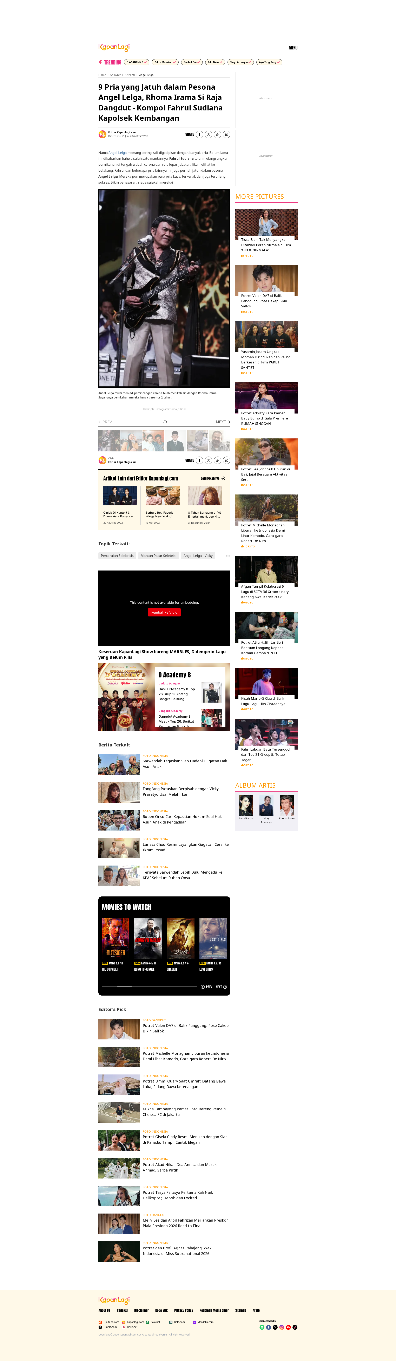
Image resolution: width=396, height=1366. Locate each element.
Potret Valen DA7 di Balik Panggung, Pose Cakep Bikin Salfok (264, 300)
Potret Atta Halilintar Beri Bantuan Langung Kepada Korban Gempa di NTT (262, 647)
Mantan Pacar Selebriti (159, 555)
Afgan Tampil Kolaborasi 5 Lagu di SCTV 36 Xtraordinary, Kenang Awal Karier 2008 (265, 591)
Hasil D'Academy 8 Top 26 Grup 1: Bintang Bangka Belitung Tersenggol (177, 694)
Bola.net (155, 1322)
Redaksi (122, 1310)
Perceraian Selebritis (117, 555)
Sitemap (240, 1310)
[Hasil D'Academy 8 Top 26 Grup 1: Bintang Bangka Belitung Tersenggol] (212, 692)
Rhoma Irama (287, 818)
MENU (293, 48)
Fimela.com (110, 1327)
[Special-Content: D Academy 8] (125, 697)
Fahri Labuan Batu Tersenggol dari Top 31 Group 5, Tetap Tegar (265, 754)
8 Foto (248, 658)
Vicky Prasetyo (266, 820)
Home (102, 75)
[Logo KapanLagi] (114, 47)
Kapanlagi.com (135, 1322)
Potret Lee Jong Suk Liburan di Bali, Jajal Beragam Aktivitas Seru (265, 474)
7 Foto (248, 256)
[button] (217, 134)
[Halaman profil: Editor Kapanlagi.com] (102, 134)
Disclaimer (141, 1310)
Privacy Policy (183, 1310)
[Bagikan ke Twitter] (208, 134)
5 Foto (248, 373)
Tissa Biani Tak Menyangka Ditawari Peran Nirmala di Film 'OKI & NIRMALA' (266, 244)
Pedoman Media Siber (214, 1310)
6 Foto (248, 312)
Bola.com (179, 1322)
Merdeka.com (205, 1322)
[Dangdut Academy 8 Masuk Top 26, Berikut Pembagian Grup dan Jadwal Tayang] (212, 719)
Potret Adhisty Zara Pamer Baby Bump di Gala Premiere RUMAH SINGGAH (264, 418)
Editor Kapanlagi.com (122, 132)
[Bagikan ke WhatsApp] (226, 134)
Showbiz (115, 75)
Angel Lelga (146, 75)
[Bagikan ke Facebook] (199, 134)
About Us (104, 1310)
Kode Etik (161, 1310)
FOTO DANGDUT (154, 1020)
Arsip (256, 1310)
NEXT (221, 422)
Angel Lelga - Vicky (198, 555)
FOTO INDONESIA (155, 755)
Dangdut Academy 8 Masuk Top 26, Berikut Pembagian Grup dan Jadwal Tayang (176, 721)
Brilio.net (132, 1327)
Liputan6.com (111, 1322)
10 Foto (249, 546)
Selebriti (130, 75)
